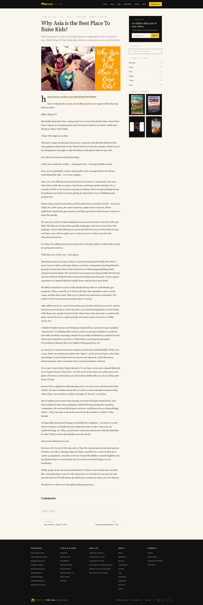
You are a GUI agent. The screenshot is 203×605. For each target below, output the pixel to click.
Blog (112, 4)
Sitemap (148, 600)
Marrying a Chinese (96, 553)
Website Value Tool (67, 573)
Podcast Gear (65, 557)
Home (105, 4)
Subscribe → (155, 4)
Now (144, 4)
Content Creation (37, 565)
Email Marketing (37, 577)
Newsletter (128, 4)
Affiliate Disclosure (122, 600)
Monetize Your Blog (38, 585)
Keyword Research (38, 569)
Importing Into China (96, 561)
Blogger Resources (38, 561)
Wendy (150, 553)
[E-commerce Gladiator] (137, 104)
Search (121, 589)
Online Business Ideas (39, 557)
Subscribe (151, 565)
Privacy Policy (137, 600)
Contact (121, 569)
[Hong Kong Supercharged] (154, 126)
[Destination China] (154, 104)
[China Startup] (137, 126)
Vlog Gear (64, 553)
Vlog (118, 4)
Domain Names (65, 569)
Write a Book (65, 577)
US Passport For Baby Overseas (101, 565)
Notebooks (122, 581)
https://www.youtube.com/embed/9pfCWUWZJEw (71, 97)
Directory (121, 585)
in (166, 600)
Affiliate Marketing (37, 581)
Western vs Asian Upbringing (100, 569)
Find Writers (64, 561)
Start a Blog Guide (37, 553)
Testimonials (123, 565)
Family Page (152, 557)
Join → (154, 35)
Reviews (121, 561)
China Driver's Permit (97, 557)
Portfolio (63, 581)
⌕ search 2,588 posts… (140, 51)
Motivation (122, 557)
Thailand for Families (155, 561)
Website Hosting (66, 565)
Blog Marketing (36, 573)
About (137, 4)
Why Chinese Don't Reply (98, 573)
